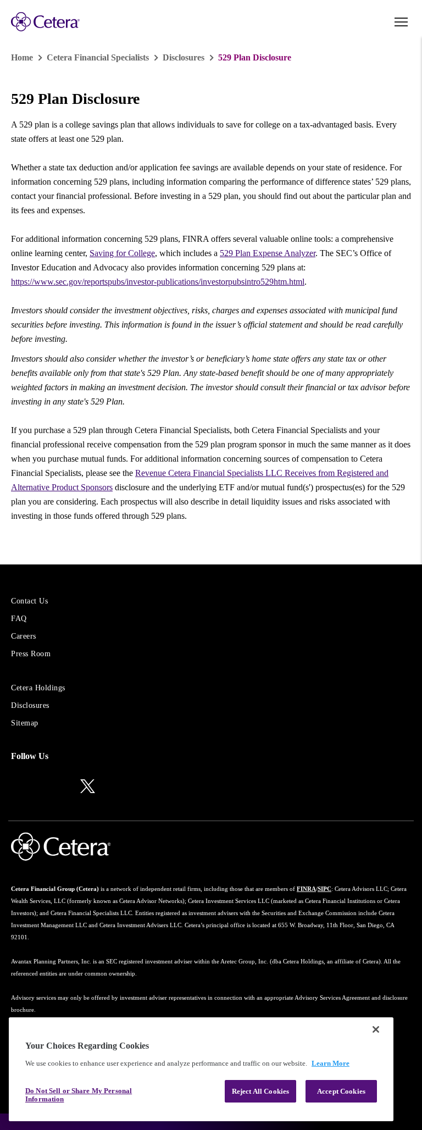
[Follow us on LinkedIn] (16, 787)
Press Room (31, 654)
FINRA (306, 888)
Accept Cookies (341, 1091)
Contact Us (29, 601)
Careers (23, 636)
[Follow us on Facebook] (62, 787)
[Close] (376, 1029)
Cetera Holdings (38, 688)
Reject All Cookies (260, 1091)
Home (22, 57)
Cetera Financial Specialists (98, 57)
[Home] (45, 21)
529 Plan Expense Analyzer (267, 253)
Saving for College (122, 253)
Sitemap (24, 723)
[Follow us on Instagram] (39, 787)
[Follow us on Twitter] (87, 785)
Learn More (330, 1063)
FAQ (19, 618)
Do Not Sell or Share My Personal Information (78, 1095)
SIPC (324, 888)
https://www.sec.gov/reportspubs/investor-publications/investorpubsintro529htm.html (157, 281)
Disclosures (183, 57)
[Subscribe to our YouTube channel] (113, 787)
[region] (201, 1069)
